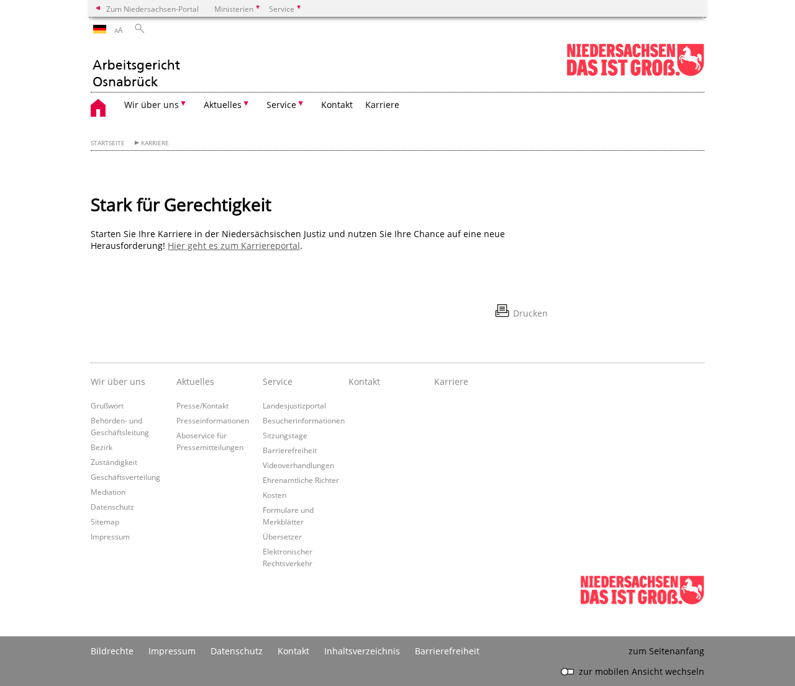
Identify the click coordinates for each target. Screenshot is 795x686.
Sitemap (105, 521)
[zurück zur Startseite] (136, 66)
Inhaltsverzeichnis (362, 651)
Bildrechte (112, 651)
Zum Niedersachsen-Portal (152, 9)
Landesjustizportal (294, 405)
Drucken (530, 313)
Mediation (108, 492)
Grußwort (107, 405)
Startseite (108, 143)
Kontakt (337, 105)
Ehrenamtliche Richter (301, 480)
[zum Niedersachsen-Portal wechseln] (635, 73)
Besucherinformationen (304, 420)
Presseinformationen (212, 420)
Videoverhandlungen (298, 465)
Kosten (274, 495)
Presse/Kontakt (202, 405)
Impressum (110, 536)
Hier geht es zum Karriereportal (234, 245)
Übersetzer (282, 536)
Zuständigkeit (114, 462)
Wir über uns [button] (151, 105)
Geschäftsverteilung (125, 477)
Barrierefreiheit (290, 450)
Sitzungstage (285, 435)
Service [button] (281, 105)
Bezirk (101, 447)
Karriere (382, 105)
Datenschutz (112, 507)
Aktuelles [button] (223, 105)
